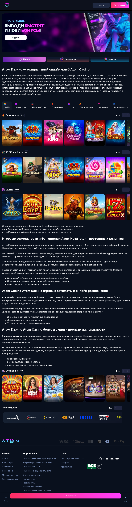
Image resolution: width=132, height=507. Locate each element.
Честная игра (29, 479)
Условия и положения (32, 486)
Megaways (103, 107)
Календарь (70, 59)
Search (126, 501)
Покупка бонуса (120, 107)
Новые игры (20, 107)
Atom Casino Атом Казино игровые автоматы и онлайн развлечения (37, 229)
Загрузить (16, 38)
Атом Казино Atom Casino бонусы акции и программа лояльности (36, 232)
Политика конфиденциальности (37, 471)
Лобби (7, 107)
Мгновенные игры (10, 475)
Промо (26, 59)
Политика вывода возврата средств (39, 458)
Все (118, 115)
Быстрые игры (86, 107)
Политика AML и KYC (32, 467)
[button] (122, 48)
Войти (101, 5)
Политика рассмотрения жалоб (37, 491)
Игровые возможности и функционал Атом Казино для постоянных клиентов (43, 226)
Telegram (65, 462)
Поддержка (108, 459)
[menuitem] (10, 458)
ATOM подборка (39, 107)
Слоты (71, 107)
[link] (13, 417)
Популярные (57, 107)
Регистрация (119, 5)
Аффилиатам (66, 467)
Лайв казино (7, 471)
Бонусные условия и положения (37, 462)
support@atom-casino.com (72, 458)
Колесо (112, 59)
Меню (6, 501)
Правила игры (29, 483)
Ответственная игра (32, 475)
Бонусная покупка (10, 479)
